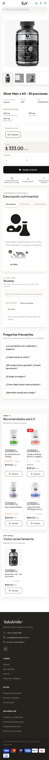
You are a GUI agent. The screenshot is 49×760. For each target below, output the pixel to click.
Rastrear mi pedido (11, 698)
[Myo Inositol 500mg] (13, 490)
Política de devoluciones (13, 722)
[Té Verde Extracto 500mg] (13, 437)
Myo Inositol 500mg (13, 507)
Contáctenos (8, 702)
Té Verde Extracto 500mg (12, 455)
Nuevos (6, 674)
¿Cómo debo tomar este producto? (23, 384)
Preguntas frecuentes (12, 693)
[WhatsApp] (5, 648)
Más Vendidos (9, 669)
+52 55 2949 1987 (14, 633)
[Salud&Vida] (24, 3)
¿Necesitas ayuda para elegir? (21, 392)
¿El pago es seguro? (16, 376)
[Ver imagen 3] (31, 78)
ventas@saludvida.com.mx (18, 637)
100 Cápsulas (13, 134)
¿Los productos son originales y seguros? (21, 347)
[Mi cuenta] (41, 3)
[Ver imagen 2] (19, 78)
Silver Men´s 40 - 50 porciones (13, 575)
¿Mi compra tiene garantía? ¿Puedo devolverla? (23, 367)
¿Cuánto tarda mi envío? (18, 357)
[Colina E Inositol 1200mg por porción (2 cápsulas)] (35, 490)
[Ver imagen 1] (8, 78)
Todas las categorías (12, 678)
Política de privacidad (12, 731)
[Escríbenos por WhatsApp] (36, 3)
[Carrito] (45, 3)
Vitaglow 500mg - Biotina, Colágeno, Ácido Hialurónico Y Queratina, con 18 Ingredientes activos (35, 455)
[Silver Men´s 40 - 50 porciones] (13, 557)
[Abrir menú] (3, 3)
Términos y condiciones (13, 717)
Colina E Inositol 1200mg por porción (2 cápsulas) (35, 508)
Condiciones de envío (12, 726)
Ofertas (6, 665)
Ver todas (11, 309)
